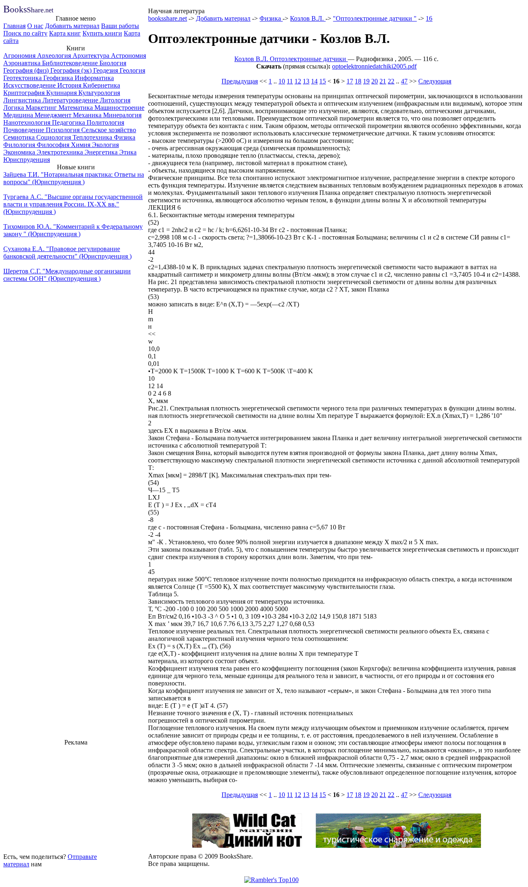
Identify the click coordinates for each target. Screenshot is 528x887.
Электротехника (61, 152)
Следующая (434, 81)
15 (322, 81)
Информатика (94, 77)
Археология (55, 55)
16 (429, 18)
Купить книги (102, 33)
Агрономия (20, 55)
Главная (14, 25)
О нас (35, 25)
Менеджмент (54, 115)
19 (366, 81)
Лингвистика (22, 100)
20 (374, 81)
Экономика (20, 152)
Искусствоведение (30, 85)
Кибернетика (101, 85)
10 (281, 81)
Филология (20, 144)
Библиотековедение (70, 62)
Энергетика (102, 152)
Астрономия (128, 55)
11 (290, 81)
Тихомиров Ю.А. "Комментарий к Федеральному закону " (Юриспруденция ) (73, 230)
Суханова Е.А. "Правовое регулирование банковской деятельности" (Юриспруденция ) (67, 252)
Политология (105, 122)
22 (391, 81)
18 (358, 81)
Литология (115, 100)
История (70, 85)
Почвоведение (24, 129)
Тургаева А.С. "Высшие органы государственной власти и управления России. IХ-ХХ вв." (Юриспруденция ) (73, 204)
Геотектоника (23, 77)
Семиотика (19, 137)
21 (383, 81)
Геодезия (106, 70)
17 (349, 81)
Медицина (19, 115)
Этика (128, 152)
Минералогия (122, 115)
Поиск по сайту (25, 33)
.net (28, 10)
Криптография (24, 92)
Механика (88, 115)
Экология (105, 144)
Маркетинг (42, 107)
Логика (14, 107)
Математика (76, 107)
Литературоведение (71, 100)
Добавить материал (72, 25)
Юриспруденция (26, 159)
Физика (124, 137)
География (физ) (26, 70)
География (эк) (71, 70)
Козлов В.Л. (307, 18)
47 (404, 81)
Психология (63, 129)
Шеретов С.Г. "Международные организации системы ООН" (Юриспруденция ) (67, 275)
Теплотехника (93, 137)
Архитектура (92, 55)
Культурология (99, 92)
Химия (81, 144)
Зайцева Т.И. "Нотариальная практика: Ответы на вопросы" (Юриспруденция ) (73, 178)
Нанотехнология (27, 122)
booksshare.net (167, 18)
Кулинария (62, 92)
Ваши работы (120, 25)
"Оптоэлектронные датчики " (375, 18)
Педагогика (69, 122)
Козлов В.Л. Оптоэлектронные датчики (291, 58)
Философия (54, 144)
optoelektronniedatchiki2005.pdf (374, 66)
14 (314, 81)
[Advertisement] (76, 798)
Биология (112, 62)
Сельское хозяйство (108, 129)
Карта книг (65, 33)
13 (306, 81)
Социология (54, 137)
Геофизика (59, 77)
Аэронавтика (22, 62)
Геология (132, 70)
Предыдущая (240, 81)
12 (298, 81)
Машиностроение (119, 107)
